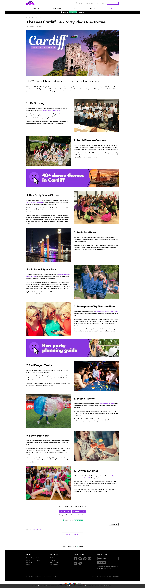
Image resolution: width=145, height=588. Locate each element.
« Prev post (67, 534)
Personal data (54, 564)
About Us (52, 560)
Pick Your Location (79, 511)
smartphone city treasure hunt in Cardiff (106, 311)
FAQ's (75, 8)
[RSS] (80, 563)
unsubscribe (102, 568)
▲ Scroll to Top (113, 524)
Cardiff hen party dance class (34, 202)
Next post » (77, 534)
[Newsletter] (75, 563)
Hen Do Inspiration (37, 529)
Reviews (92, 8)
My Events (29, 562)
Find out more (108, 585)
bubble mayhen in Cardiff (107, 403)
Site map (52, 567)
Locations (36, 8)
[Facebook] (75, 558)
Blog (110, 8)
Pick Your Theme (65, 511)
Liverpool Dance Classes (33, 560)
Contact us (53, 558)
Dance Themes (56, 8)
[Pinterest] (84, 558)
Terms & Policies (54, 562)
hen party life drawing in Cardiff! (52, 110)
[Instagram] (89, 558)
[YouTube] (80, 558)
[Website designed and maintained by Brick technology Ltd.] (116, 576)
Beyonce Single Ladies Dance (34, 558)
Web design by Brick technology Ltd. (100, 576)
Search (28, 564)
